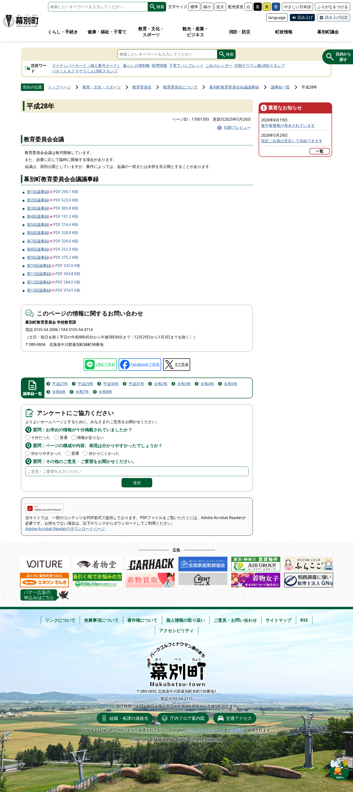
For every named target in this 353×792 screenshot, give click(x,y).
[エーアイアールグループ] (255, 563)
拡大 (220, 6)
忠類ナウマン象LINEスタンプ (259, 65)
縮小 (207, 6)
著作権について (142, 620)
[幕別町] (21, 21)
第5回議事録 (52, 224)
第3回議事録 (52, 208)
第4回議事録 (52, 216)
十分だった (40, 437)
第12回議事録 (53, 282)
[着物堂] (97, 563)
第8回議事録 (52, 249)
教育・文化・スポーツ (101, 87)
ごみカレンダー (219, 65)
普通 (63, 437)
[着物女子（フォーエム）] (255, 579)
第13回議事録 (53, 290)
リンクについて (60, 620)
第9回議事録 (52, 257)
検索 (160, 6)
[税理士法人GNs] (308, 579)
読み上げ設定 (336, 17)
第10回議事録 (53, 265)
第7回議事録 (52, 241)
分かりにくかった (104, 453)
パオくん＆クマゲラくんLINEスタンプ (85, 71)
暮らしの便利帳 (136, 65)
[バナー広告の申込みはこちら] (44, 595)
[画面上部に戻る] (339, 767)
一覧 (319, 151)
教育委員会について (180, 87)
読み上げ (305, 17)
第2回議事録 (52, 200)
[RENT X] (202, 579)
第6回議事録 (52, 232)
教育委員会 (142, 87)
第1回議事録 (52, 191)
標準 (194, 6)
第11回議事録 (53, 273)
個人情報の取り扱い (185, 620)
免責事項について (101, 620)
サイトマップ (279, 620)
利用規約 (235, 730)
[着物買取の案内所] (150, 579)
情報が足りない (90, 437)
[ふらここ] (308, 563)
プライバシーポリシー (205, 730)
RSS (304, 620)
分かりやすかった (46, 453)
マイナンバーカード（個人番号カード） (86, 65)
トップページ (59, 87)
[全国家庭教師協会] (202, 563)
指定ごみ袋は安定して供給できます (292, 140)
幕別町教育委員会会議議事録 (234, 87)
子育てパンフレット (186, 65)
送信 (137, 482)
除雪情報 (159, 65)
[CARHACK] (150, 563)
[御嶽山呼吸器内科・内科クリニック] (97, 579)
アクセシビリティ (176, 630)
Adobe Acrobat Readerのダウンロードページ (65, 528)
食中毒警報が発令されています (288, 125)
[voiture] (44, 563)
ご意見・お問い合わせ (235, 620)
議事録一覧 (280, 87)
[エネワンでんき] (44, 579)
